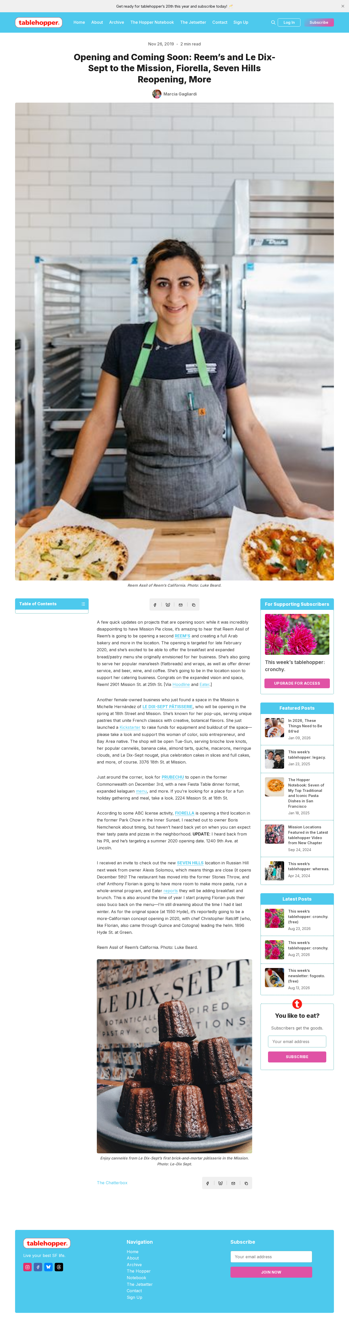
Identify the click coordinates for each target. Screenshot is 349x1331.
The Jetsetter (193, 22)
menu (141, 791)
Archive (116, 22)
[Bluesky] (48, 1267)
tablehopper (143, 1322)
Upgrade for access (297, 683)
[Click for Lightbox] (174, 1056)
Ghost (187, 1322)
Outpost (202, 1322)
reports (171, 890)
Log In (289, 22)
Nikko (223, 1322)
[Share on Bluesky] (168, 605)
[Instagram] (27, 1267)
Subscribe (319, 22)
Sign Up (241, 22)
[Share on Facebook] (154, 605)
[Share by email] (180, 605)
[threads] (59, 1267)
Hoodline (181, 684)
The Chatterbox (112, 1182)
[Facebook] (38, 1267)
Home (79, 22)
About (97, 22)
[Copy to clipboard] (194, 605)
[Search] (273, 22)
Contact (219, 22)
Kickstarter (130, 727)
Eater (205, 684)
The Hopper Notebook (152, 22)
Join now (271, 1272)
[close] (343, 6)
